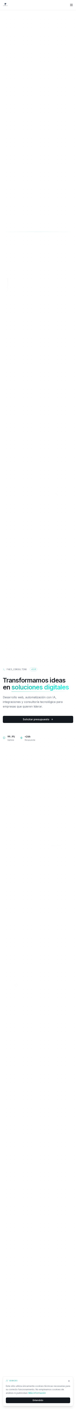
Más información (37, 1393)
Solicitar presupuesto (36, 719)
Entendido (38, 1400)
